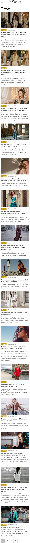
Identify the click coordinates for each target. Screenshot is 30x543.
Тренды (4, 30)
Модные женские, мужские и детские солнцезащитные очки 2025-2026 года (13, 347)
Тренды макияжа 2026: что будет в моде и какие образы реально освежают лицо (14, 179)
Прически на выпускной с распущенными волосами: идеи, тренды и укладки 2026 (14, 109)
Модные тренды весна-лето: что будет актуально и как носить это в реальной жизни (13, 72)
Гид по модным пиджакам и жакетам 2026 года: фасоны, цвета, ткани (14, 281)
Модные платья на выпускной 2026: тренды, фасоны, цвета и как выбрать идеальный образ (13, 213)
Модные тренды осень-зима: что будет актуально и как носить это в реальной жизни (13, 34)
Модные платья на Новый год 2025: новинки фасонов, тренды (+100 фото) (13, 454)
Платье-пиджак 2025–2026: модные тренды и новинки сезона (12, 385)
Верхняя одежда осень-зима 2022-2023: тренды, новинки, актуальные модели (13, 528)
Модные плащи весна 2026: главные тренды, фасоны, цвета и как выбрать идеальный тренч (13, 247)
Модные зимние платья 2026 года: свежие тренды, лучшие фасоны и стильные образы (14, 489)
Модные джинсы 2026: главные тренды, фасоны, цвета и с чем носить (14, 145)
